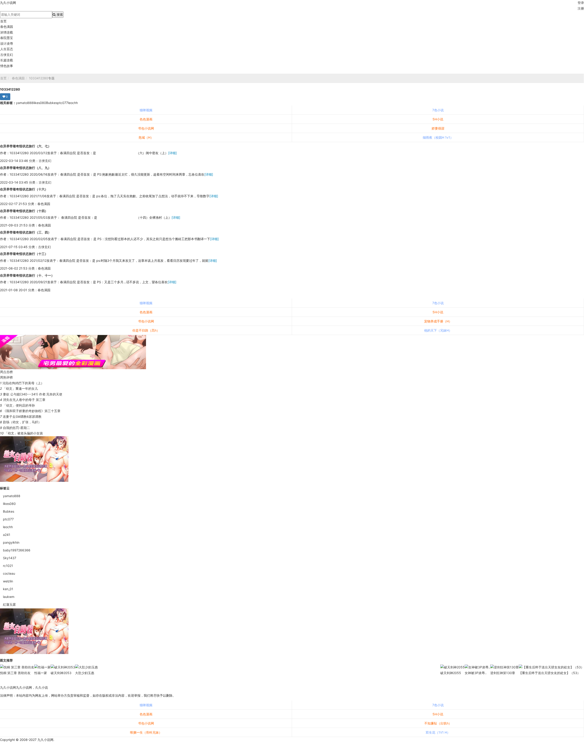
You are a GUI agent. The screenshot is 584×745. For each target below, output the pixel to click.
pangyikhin (11, 542)
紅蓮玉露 (9, 604)
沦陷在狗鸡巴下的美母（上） (23, 383)
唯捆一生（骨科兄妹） (146, 732)
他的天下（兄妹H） (438, 330)
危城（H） (146, 137)
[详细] (172, 153)
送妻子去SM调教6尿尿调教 (22, 416)
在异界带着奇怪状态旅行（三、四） (25, 232)
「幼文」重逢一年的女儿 (20, 388)
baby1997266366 (16, 550)
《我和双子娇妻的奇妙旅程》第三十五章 (31, 411)
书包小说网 (146, 128)
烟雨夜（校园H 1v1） (438, 137)
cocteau (9, 573)
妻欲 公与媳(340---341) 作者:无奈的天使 (32, 394)
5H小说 (438, 119)
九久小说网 (8, 687)
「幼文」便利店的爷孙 (19, 405)
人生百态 (6, 49)
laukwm (8, 597)
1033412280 (38, 78)
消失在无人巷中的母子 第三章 (24, 400)
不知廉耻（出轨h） (438, 723)
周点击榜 (6, 372)
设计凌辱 (6, 43)
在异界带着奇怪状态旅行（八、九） (25, 168)
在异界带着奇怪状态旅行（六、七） (25, 146)
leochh (73, 103)
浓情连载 (6, 32)
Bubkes (51, 103)
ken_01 (8, 589)
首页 (3, 21)
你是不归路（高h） (146, 330)
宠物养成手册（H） (438, 321)
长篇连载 (6, 60)
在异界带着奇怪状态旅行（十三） (24, 254)
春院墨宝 (6, 38)
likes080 (39, 103)
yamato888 (24, 103)
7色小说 (438, 110)
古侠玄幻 (6, 55)
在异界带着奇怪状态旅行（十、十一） (27, 275)
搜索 (59, 14)
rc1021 (8, 566)
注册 (581, 8)
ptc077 (62, 103)
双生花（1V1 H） (438, 732)
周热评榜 (6, 377)
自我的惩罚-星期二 (16, 428)
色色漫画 (146, 119)
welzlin (8, 581)
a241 (6, 535)
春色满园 (6, 27)
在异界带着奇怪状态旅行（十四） (24, 211)
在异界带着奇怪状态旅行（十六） (24, 189)
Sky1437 (9, 558)
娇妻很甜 (438, 128)
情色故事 (6, 66)
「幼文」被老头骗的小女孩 (24, 433)
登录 (581, 3)
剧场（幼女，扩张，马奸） (22, 422)
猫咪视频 (146, 110)
